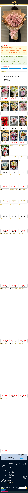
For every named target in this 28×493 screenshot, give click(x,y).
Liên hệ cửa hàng (4, 475)
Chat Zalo (2, 488)
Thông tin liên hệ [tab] (3, 71)
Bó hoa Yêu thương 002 (5, 141)
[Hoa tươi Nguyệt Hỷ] (14, 1)
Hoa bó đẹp (4, 42)
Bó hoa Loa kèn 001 (14, 97)
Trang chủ (2, 42)
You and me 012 (23, 156)
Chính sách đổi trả (4, 470)
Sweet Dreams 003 (5, 200)
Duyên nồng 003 (14, 200)
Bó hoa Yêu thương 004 (14, 112)
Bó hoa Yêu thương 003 (5, 112)
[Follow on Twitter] (10, 482)
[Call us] (8, 484)
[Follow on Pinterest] (9, 484)
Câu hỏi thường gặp (4, 467)
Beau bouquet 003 (14, 141)
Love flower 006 (14, 156)
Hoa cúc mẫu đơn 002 (23, 200)
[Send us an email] (12, 482)
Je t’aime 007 (4, 156)
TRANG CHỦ (14, 4)
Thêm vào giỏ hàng (8, 66)
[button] (10, 4)
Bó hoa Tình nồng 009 (23, 97)
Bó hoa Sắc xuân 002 (23, 112)
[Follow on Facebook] (8, 482)
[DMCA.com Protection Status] (9, 480)
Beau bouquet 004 (23, 141)
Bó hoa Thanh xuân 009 (5, 97)
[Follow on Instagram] (9, 482)
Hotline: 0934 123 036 (4, 491)
